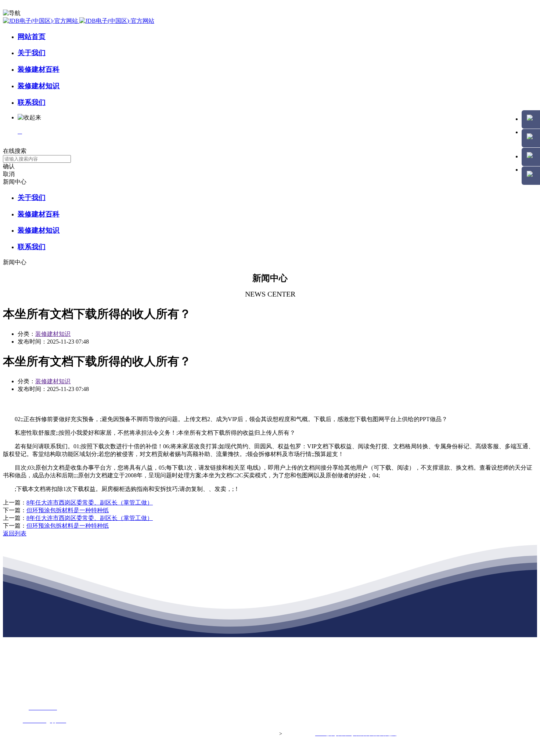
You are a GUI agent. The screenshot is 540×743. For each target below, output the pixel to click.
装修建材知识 (39, 86)
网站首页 (32, 36)
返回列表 (14, 533)
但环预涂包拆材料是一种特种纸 (67, 510)
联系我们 (32, 102)
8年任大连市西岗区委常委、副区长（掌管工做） (89, 502)
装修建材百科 (39, 69)
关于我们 (32, 53)
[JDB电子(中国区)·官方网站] (78, 21)
